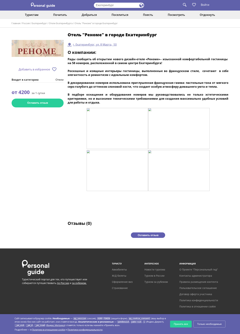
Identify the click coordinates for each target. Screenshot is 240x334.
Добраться (89, 15)
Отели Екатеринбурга (61, 23)
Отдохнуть (207, 15)
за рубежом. (79, 283)
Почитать (60, 15)
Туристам (31, 15)
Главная (15, 23)
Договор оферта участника (195, 294)
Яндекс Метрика (55, 325)
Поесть (148, 15)
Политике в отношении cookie (48, 329)
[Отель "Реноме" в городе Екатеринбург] (38, 48)
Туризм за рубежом (156, 281)
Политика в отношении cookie (197, 306)
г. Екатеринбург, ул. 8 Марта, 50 (95, 44)
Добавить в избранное (34, 69)
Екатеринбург (39, 23)
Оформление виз (122, 281)
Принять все (181, 324)
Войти (205, 5)
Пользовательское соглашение (198, 288)
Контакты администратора (195, 275)
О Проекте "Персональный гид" (198, 269)
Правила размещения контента (198, 281)
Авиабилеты (119, 269)
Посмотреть (176, 15)
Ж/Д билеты (119, 275)
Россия (26, 23)
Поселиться (120, 15)
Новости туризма (154, 269)
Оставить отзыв (37, 102)
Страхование (120, 288)
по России (63, 283)
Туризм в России (154, 275)
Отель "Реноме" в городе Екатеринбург (96, 23)
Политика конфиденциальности (198, 300)
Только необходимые (209, 324)
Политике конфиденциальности (84, 329)
